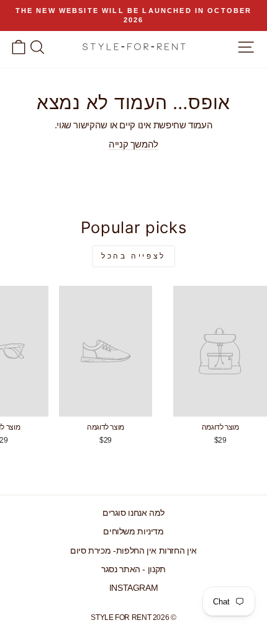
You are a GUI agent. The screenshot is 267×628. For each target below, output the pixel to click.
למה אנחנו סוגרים (133, 513)
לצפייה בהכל (133, 256)
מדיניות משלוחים (133, 531)
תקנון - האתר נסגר (133, 569)
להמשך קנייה (133, 144)
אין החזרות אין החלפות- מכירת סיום (133, 550)
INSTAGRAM (133, 588)
